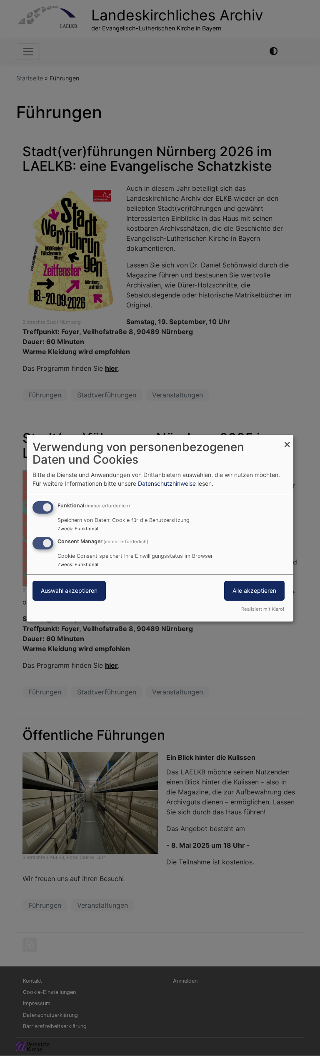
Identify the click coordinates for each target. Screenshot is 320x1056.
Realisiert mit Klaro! (262, 609)
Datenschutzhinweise (167, 483)
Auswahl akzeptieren (69, 590)
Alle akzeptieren (254, 590)
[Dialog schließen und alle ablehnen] (287, 439)
